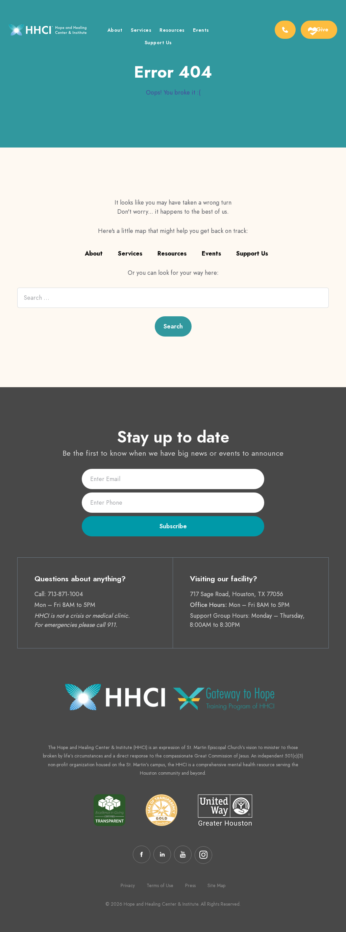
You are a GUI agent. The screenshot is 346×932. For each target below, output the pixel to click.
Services (141, 30)
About (115, 30)
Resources (171, 30)
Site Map (216, 885)
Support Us (158, 43)
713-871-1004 (65, 594)
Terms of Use (160, 885)
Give (322, 29)
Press (190, 885)
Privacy (128, 885)
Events (201, 30)
